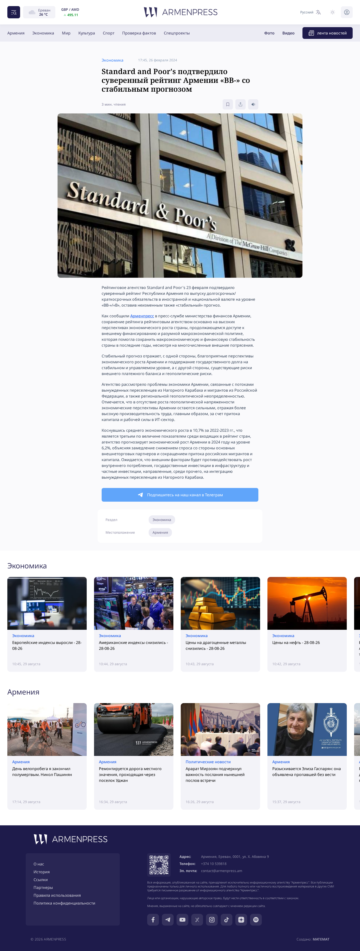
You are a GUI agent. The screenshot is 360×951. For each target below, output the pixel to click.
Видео (288, 33)
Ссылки (41, 879)
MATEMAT (321, 939)
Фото (269, 33)
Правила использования (57, 895)
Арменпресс (142, 316)
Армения (15, 33)
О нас (39, 864)
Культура (86, 33)
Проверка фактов (139, 33)
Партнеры (43, 887)
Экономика (43, 33)
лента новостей (332, 33)
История (42, 871)
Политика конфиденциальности (64, 903)
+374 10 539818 (214, 863)
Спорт (108, 33)
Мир (66, 33)
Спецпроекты (177, 33)
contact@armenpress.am (221, 870)
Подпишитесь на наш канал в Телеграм (185, 495)
